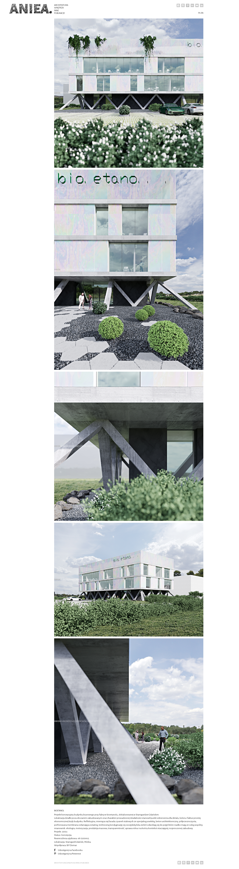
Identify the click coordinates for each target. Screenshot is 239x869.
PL (199, 13)
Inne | (77, 863)
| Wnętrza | (70, 863)
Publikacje (59, 13)
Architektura (61, 5)
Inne (56, 10)
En (202, 13)
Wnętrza (59, 8)
